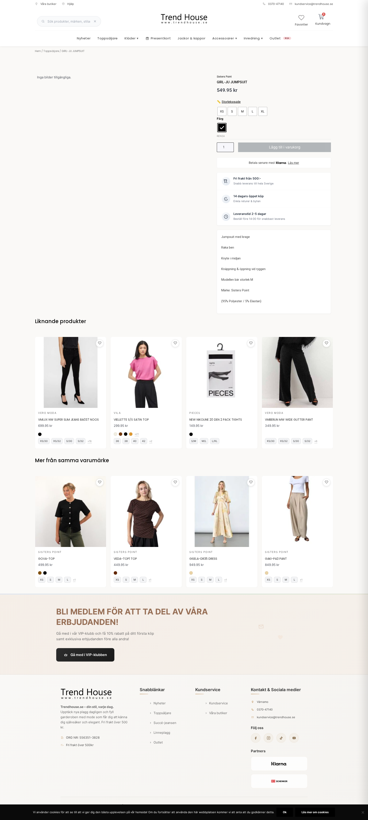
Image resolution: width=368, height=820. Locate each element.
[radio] (222, 111)
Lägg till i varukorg (284, 147)
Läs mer (293, 162)
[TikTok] (281, 738)
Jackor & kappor (192, 38)
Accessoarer (224, 38)
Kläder (132, 38)
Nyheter (84, 38)
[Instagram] (268, 738)
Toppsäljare (107, 38)
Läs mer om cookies (315, 812)
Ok (285, 812)
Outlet (279, 38)
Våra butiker (218, 713)
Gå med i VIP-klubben (88, 655)
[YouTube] (294, 738)
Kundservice (218, 703)
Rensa (221, 136)
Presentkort (161, 38)
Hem (38, 51)
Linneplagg (162, 733)
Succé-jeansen (165, 723)
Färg (220, 118)
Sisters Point (224, 76)
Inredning (253, 38)
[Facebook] (255, 738)
